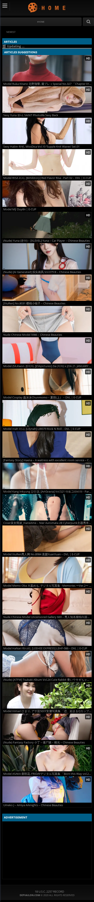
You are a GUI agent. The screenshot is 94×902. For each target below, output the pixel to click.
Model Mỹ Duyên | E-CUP (19, 209)
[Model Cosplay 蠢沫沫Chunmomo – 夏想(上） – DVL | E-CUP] (47, 382)
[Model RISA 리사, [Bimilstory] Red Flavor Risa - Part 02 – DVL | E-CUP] (47, 162)
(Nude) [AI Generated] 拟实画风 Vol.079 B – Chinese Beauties (42, 272)
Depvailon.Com (47, 7)
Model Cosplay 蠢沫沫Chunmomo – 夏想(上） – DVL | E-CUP (42, 397)
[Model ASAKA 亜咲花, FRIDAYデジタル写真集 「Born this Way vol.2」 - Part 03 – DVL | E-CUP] (47, 758)
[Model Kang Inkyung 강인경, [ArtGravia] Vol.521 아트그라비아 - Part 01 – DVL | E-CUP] (47, 476)
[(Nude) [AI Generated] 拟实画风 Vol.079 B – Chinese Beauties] (47, 256)
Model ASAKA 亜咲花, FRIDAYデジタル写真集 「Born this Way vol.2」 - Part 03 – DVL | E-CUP (47, 774)
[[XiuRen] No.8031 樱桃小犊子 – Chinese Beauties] (47, 288)
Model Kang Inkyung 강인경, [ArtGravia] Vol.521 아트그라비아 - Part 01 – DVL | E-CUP (47, 491)
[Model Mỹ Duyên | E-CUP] (47, 193)
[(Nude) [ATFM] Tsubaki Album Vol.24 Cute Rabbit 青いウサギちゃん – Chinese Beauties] (47, 664)
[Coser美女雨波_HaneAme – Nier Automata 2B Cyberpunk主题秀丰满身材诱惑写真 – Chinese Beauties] (47, 507)
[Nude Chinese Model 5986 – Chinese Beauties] (47, 319)
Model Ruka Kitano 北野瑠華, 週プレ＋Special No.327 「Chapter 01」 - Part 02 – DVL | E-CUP (47, 84)
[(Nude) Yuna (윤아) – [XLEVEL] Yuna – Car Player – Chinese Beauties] (47, 225)
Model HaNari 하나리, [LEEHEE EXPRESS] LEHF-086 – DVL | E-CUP (45, 648)
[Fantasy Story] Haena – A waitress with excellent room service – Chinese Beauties (47, 460)
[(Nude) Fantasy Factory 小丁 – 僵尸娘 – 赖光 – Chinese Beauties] (47, 727)
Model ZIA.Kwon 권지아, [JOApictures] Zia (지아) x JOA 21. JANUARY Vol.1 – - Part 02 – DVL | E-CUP (47, 366)
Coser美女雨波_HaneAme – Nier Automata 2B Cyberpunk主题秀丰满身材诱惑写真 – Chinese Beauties (47, 523)
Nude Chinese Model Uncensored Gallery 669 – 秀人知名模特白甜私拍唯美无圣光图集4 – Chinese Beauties (47, 617)
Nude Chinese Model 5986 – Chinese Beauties (32, 335)
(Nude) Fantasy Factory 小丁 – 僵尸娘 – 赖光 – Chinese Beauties (44, 742)
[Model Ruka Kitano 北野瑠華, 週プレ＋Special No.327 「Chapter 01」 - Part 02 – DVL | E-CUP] (47, 68)
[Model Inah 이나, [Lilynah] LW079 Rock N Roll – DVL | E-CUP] (47, 413)
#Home (40, 21)
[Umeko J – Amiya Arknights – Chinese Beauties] (47, 789)
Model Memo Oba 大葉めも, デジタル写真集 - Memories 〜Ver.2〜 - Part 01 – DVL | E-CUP (47, 586)
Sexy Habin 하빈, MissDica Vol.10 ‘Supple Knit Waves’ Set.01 (41, 146)
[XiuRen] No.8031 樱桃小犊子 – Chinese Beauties (34, 303)
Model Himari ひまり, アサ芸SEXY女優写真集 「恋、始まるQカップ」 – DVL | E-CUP (47, 711)
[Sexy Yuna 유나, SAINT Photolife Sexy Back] (47, 99)
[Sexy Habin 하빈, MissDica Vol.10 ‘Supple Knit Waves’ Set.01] (47, 131)
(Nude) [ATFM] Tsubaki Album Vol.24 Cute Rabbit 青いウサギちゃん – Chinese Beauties (47, 680)
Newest (11, 32)
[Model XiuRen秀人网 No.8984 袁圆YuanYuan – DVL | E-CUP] (47, 538)
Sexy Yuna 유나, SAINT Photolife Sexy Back (30, 115)
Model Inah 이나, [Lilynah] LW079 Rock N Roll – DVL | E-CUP (41, 429)
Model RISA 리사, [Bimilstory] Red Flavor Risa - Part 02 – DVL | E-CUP (47, 178)
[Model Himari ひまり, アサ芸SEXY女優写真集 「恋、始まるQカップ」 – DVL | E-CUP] (47, 695)
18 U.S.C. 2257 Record (49, 891)
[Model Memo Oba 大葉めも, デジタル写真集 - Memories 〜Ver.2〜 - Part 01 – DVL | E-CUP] (47, 570)
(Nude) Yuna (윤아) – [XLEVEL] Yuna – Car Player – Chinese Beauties (46, 241)
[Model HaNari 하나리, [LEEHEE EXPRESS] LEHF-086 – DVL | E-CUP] (47, 633)
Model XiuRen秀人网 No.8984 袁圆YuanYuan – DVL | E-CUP (41, 554)
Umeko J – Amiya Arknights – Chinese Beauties (33, 805)
